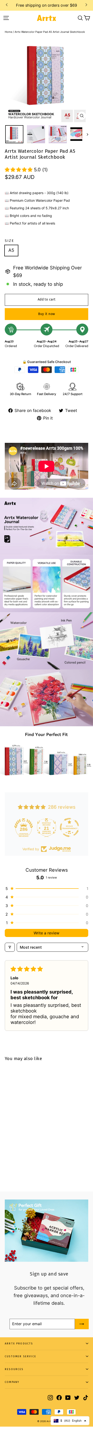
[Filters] (10, 947)
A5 (11, 250)
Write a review (46, 933)
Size (9, 241)
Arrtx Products (19, 1343)
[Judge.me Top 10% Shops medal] (69, 827)
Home (8, 31)
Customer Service (20, 1356)
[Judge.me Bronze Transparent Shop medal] (46, 827)
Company (12, 1382)
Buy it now (46, 314)
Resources (14, 1369)
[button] (19, 169)
